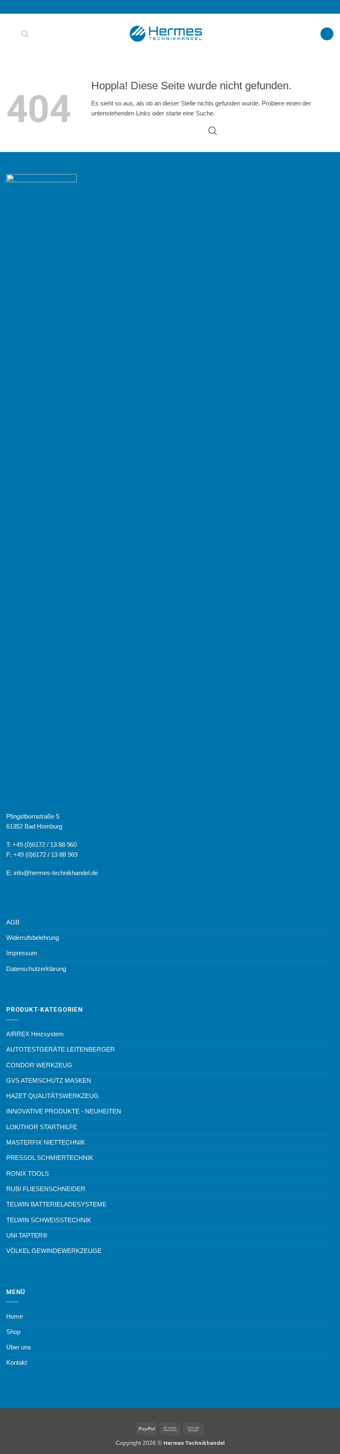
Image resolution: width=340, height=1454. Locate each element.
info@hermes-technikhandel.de (56, 872)
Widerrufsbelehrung (32, 937)
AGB (12, 922)
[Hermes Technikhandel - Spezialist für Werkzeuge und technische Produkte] (170, 34)
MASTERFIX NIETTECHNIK (45, 1142)
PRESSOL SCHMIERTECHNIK (49, 1157)
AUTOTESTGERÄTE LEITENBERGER (60, 1049)
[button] (11, 34)
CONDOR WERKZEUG (39, 1065)
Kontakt (16, 1362)
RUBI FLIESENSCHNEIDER (45, 1188)
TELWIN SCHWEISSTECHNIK (48, 1220)
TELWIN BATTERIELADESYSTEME (56, 1204)
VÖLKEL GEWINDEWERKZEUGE (54, 1250)
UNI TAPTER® (26, 1235)
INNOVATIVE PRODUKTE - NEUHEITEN (63, 1111)
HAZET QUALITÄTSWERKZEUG (52, 1095)
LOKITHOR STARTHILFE (41, 1126)
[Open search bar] (25, 34)
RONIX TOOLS (27, 1173)
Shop (13, 1331)
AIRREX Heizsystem (35, 1033)
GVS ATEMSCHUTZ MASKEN (48, 1080)
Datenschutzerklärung (36, 968)
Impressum (21, 952)
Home (14, 1316)
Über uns (18, 1347)
